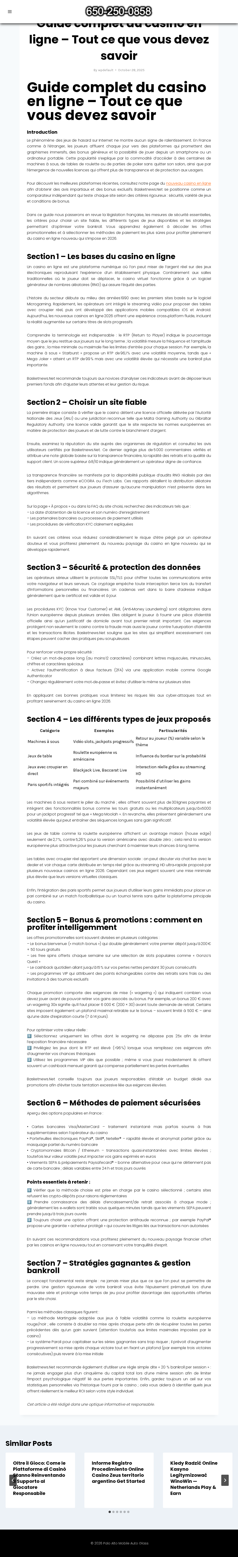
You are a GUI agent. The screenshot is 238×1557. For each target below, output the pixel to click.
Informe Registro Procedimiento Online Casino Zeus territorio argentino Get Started (118, 1472)
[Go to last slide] (13, 1480)
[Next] (225, 1480)
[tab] (110, 1512)
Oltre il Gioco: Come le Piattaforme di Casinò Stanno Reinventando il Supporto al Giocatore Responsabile (39, 1478)
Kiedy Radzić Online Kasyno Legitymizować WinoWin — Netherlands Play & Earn (194, 1478)
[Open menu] (10, 11)
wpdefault (105, 70)
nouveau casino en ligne (188, 183)
